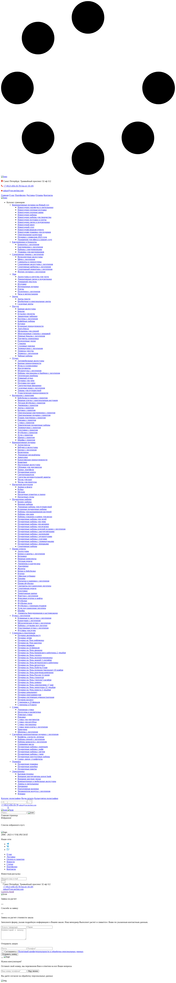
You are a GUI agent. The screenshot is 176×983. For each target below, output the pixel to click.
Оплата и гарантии (15, 859)
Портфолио (20, 195)
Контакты (48, 195)
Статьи (10, 864)
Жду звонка (33, 971)
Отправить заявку (9, 954)
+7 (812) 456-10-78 (18, 186)
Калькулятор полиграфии (46, 798)
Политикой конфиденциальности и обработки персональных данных (50, 951)
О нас (11, 195)
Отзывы (39, 195)
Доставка (30, 195)
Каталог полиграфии (11, 798)
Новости (11, 862)
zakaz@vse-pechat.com (13, 190)
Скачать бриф (7, 892)
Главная (5, 195)
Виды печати (27, 798)
